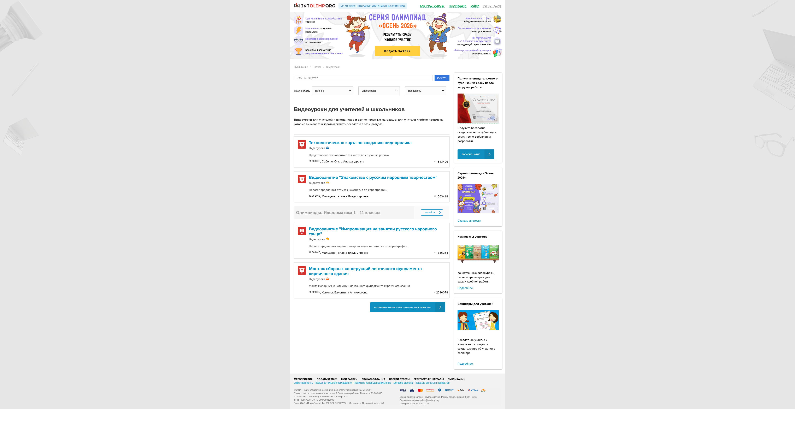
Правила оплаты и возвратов (432, 382)
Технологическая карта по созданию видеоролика (360, 142)
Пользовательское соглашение (333, 382)
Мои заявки (349, 379)
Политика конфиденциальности (372, 382)
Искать (442, 78)
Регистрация (492, 5)
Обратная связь (303, 382)
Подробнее (465, 288)
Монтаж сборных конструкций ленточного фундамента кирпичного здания (365, 271)
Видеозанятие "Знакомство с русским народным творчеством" (373, 177)
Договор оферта (403, 382)
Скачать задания (373, 379)
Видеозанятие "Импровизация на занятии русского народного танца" (373, 231)
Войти (475, 5)
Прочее (317, 66)
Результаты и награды (429, 379)
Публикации (457, 5)
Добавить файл (471, 154)
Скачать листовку (469, 220)
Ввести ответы (399, 379)
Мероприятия (303, 379)
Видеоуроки (333, 66)
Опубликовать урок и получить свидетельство (402, 307)
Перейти (430, 212)
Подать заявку (327, 379)
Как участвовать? (432, 5)
